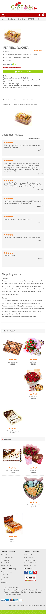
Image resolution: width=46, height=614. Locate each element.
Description (6, 100)
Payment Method (30, 563)
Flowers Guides (6, 565)
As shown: (10, 64)
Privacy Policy (5, 560)
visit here (33, 317)
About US (4, 555)
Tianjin (23, 592)
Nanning (7, 594)
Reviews (16, 100)
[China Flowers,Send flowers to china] (24, 6)
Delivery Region (29, 560)
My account (5, 577)
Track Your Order (6, 572)
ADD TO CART (24, 71)
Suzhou (30, 592)
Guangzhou (15, 592)
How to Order (28, 557)
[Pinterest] (35, 572)
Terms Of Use (5, 563)
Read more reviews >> (35, 138)
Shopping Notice (28, 100)
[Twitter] (31, 572)
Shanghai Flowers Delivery (13, 590)
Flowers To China (30, 565)
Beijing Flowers (29, 590)
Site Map (4, 583)
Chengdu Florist (17, 594)
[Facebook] (26, 572)
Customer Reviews (7, 557)
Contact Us (4, 575)
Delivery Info (28, 555)
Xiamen (37, 592)
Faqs (2, 580)
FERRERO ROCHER (33, 19)
